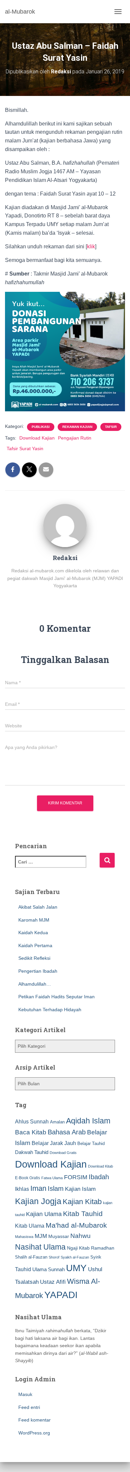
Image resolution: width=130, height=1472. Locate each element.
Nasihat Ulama (40, 1247)
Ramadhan (102, 1248)
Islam (56, 1188)
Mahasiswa (24, 1237)
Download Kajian (37, 438)
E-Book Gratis (27, 1178)
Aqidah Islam (88, 1120)
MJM (41, 1236)
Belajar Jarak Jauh (54, 1143)
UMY (76, 1268)
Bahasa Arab (67, 1132)
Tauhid (23, 1269)
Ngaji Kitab (78, 1248)
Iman (38, 1188)
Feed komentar (34, 1420)
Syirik (95, 1257)
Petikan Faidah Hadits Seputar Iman (56, 996)
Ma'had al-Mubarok (76, 1225)
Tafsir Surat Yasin (25, 448)
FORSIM (75, 1177)
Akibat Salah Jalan (37, 907)
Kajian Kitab (82, 1201)
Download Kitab (100, 1166)
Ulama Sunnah (48, 1269)
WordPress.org (34, 1432)
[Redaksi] (65, 525)
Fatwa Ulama (52, 1178)
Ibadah (99, 1177)
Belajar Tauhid (91, 1143)
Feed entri (29, 1407)
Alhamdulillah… (34, 984)
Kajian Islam (80, 1189)
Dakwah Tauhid (31, 1152)
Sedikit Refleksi (34, 958)
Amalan (57, 1121)
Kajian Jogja (38, 1201)
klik (91, 246)
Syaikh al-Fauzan (75, 1257)
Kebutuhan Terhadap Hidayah (49, 1009)
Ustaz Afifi (53, 1282)
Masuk (25, 1394)
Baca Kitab (30, 1132)
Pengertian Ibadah (37, 971)
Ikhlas (22, 1189)
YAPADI (61, 1295)
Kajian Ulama (44, 1214)
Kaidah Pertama (35, 945)
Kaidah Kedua (33, 932)
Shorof (54, 1257)
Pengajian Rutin (74, 438)
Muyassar (58, 1236)
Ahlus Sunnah (32, 1121)
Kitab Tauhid (83, 1214)
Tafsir (111, 427)
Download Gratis (63, 1153)
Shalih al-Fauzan (31, 1257)
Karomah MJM (33, 920)
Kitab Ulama (29, 1226)
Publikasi (41, 427)
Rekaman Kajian (77, 427)
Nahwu (80, 1235)
